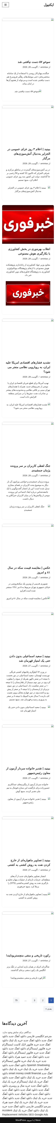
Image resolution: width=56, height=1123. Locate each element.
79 (16, 1000)
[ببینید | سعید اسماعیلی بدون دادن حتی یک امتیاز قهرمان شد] (28, 631)
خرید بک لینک (16, 1040)
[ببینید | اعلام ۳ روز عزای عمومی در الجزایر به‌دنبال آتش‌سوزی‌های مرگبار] (28, 124)
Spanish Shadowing (38, 1065)
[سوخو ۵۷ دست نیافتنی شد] (28, 37)
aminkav (44, 67)
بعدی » (49, 1009)
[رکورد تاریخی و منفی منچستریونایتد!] (28, 931)
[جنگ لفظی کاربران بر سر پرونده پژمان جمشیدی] (28, 441)
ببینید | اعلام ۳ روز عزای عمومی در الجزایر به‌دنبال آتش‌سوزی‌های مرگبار (28, 154)
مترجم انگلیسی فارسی (39, 1036)
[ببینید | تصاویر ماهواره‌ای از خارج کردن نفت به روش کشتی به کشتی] (28, 835)
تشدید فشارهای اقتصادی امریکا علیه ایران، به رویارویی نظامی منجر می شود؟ (28, 367)
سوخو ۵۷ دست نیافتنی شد (34, 61)
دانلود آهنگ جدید (17, 1036)
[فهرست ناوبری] (5, 4)
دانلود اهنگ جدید (32, 1040)
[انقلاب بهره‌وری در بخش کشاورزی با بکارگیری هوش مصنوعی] (28, 224)
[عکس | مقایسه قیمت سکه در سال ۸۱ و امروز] (28, 543)
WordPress (21, 1120)
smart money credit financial (25, 1073)
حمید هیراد (20, 1056)
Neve (37, 1120)
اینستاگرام (22, 1081)
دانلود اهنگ (33, 1110)
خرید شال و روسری (19, 1085)
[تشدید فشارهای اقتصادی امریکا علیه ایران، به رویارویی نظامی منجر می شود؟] (28, 338)
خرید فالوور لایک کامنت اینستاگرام (20, 1044)
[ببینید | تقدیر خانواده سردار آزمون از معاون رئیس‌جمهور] (28, 744)
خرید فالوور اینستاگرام (39, 1048)
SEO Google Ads (38, 1114)
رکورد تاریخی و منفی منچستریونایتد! (28, 955)
